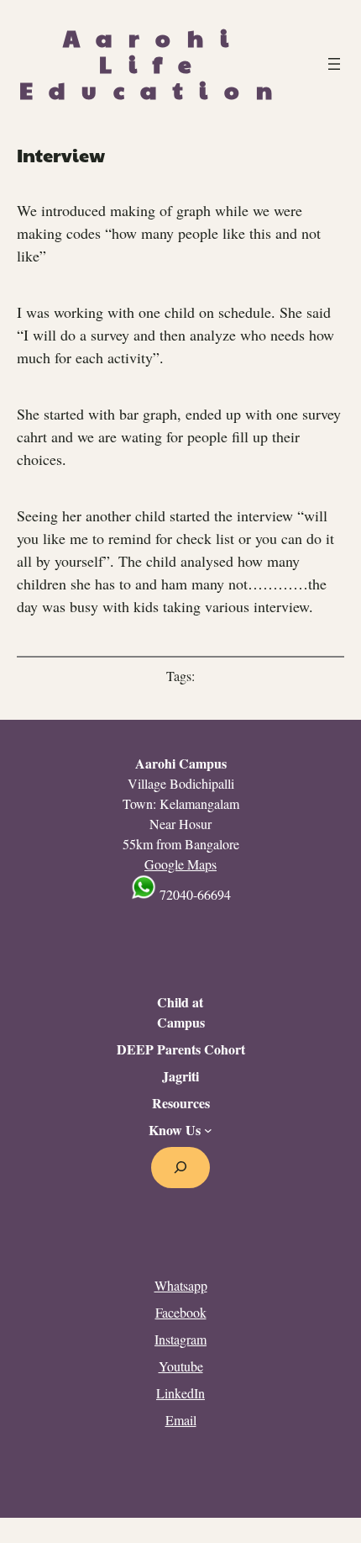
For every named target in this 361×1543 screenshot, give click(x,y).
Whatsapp (180, 1285)
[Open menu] (334, 64)
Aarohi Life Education (153, 63)
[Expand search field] (181, 1167)
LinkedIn (180, 1393)
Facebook (181, 1312)
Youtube (181, 1366)
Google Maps (180, 864)
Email (180, 1420)
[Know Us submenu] (208, 1130)
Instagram (180, 1339)
